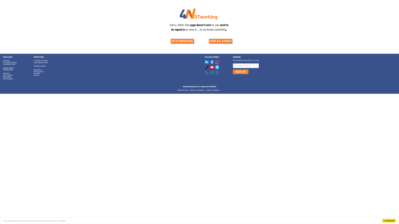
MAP (13, 64)
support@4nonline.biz (41, 63)
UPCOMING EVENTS (10, 63)
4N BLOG (6, 73)
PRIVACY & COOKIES (197, 90)
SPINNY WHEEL (8, 68)
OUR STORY (7, 77)
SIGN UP (241, 72)
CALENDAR (7, 64)
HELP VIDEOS (8, 75)
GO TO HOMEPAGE (182, 41)
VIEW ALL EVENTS (220, 41)
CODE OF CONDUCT (213, 90)
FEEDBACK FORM (40, 66)
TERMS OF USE (182, 90)
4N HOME (6, 61)
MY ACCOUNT (8, 79)
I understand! (389, 220)
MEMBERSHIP (8, 70)
